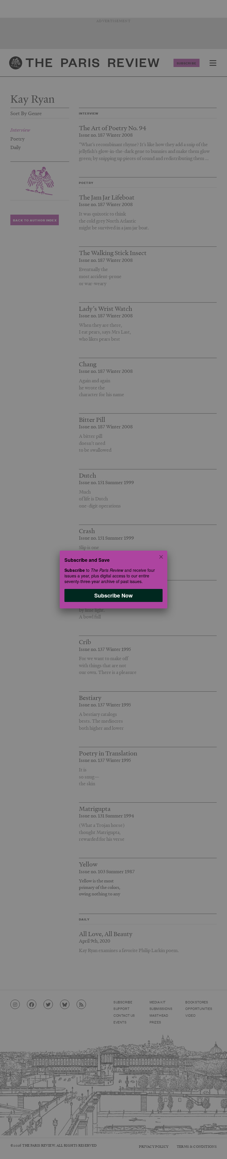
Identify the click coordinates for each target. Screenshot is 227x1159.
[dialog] (113, 579)
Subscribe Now (113, 595)
